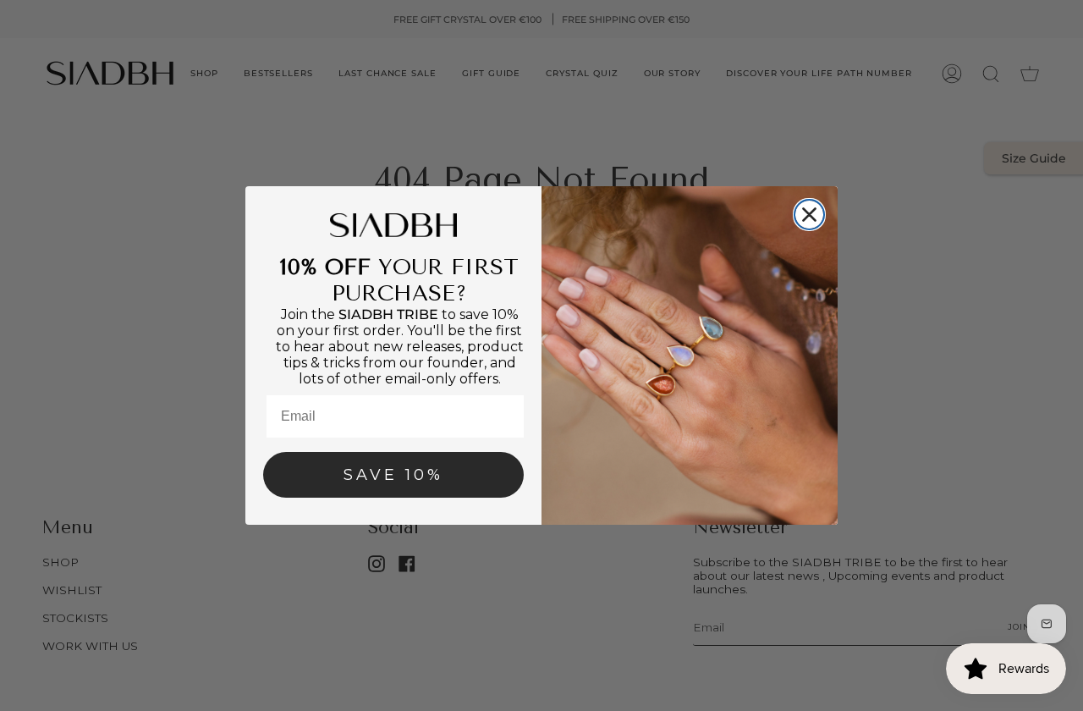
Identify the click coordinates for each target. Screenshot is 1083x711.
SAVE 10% (393, 475)
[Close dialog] (809, 214)
